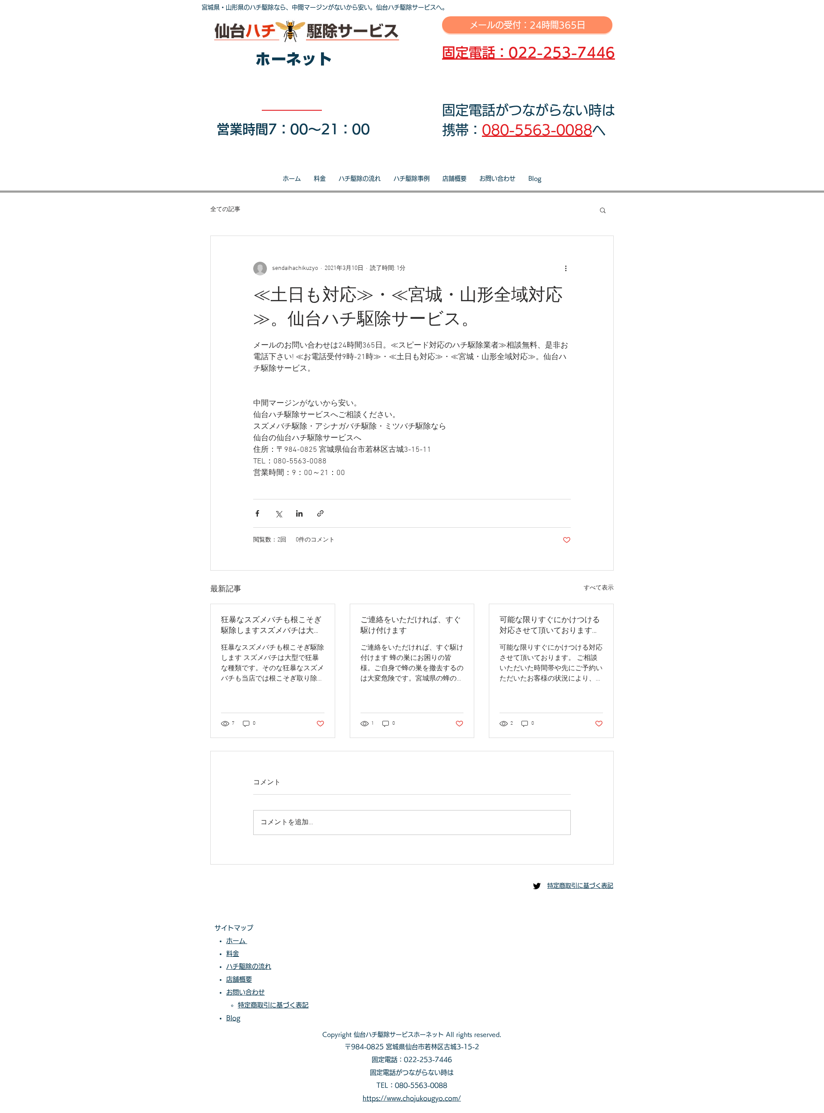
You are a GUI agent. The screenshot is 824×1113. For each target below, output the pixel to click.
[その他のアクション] (565, 268)
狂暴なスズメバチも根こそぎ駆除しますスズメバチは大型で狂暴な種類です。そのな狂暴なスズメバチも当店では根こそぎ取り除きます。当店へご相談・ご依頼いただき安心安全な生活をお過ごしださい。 (271, 625)
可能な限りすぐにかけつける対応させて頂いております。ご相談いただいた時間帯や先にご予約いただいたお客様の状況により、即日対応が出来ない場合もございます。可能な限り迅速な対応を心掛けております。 (550, 625)
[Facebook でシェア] (257, 513)
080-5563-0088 (537, 129)
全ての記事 (225, 209)
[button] (603, 209)
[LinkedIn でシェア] (299, 513)
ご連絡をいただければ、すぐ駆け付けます (410, 625)
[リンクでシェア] (320, 513)
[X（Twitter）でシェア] (278, 513)
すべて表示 (599, 588)
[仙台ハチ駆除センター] (537, 886)
